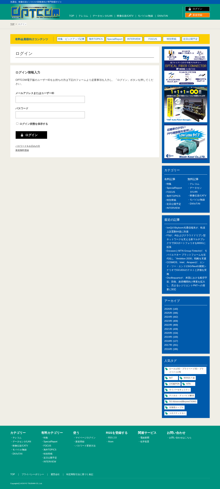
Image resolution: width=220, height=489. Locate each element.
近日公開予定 (190, 39)
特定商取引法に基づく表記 (79, 474)
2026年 (168, 309)
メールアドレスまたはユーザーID (34, 93)
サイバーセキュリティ (179, 389)
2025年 (168, 312)
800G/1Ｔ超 (189, 378)
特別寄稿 (171, 39)
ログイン (197, 8)
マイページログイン (85, 437)
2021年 (168, 329)
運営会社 (55, 474)
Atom (110, 441)
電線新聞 (144, 437)
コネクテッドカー (177, 413)
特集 (169, 183)
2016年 (168, 349)
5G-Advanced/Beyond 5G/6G (182, 401)
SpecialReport (114, 39)
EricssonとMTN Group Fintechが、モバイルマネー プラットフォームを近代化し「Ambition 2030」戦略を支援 (187, 254)
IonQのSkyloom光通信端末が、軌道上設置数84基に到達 (186, 229)
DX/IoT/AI (162, 15)
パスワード (21, 108)
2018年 (168, 341)
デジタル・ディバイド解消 (181, 395)
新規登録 (197, 15)
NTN (188, 384)
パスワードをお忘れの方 (27, 146)
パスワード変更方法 (85, 445)
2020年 (168, 333)
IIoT (171, 378)
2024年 (168, 316)
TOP (71, 15)
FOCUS (152, 39)
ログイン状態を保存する (34, 123)
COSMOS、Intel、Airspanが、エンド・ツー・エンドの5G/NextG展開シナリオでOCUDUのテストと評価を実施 (187, 268)
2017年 (168, 345)
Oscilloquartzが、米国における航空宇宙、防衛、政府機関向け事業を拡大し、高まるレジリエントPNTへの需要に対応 (187, 283)
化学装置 (144, 441)
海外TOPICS (96, 39)
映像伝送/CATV (125, 15)
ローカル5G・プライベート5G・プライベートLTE (186, 370)
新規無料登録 (22, 150)
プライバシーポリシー (33, 474)
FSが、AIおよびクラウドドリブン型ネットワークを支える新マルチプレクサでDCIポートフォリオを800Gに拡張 (186, 241)
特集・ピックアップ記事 (71, 39)
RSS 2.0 (112, 437)
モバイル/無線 (145, 15)
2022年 (168, 324)
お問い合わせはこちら (180, 437)
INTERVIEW (133, 39)
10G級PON (174, 384)
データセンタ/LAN (102, 15)
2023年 (168, 321)
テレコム (83, 15)
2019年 (168, 336)
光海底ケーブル (176, 407)
